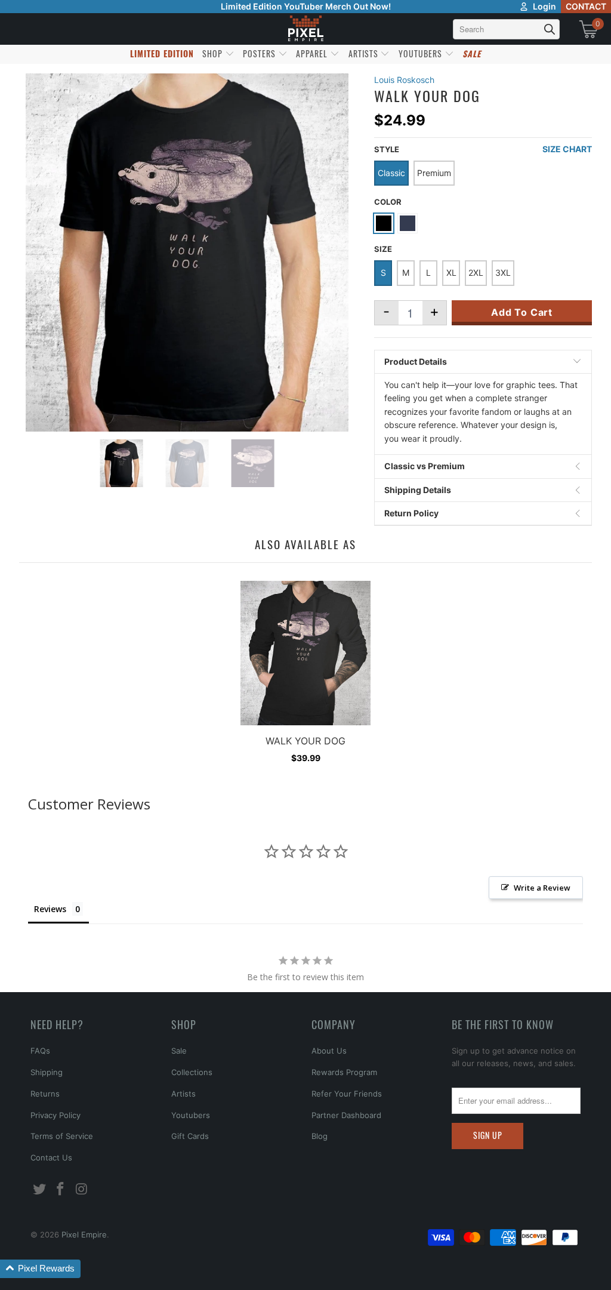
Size (383, 249)
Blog (319, 1136)
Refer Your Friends (346, 1093)
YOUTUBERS (422, 53)
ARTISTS (364, 53)
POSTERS (260, 53)
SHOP (213, 53)
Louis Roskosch (404, 80)
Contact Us (51, 1157)
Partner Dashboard (346, 1115)
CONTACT (586, 6)
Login (544, 6)
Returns (45, 1093)
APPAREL (313, 53)
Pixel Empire (84, 1234)
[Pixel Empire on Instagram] (82, 1189)
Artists (183, 1093)
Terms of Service (61, 1136)
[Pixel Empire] (305, 29)
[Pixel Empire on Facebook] (61, 1189)
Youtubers (190, 1115)
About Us (329, 1050)
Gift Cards (190, 1136)
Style (386, 149)
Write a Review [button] (542, 887)
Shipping (46, 1072)
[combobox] (506, 29)
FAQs (40, 1050)
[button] (40, 1269)
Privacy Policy (55, 1115)
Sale (179, 1050)
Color (388, 202)
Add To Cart (522, 312)
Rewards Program (344, 1072)
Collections (191, 1072)
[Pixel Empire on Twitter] (39, 1189)
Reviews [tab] (50, 909)
